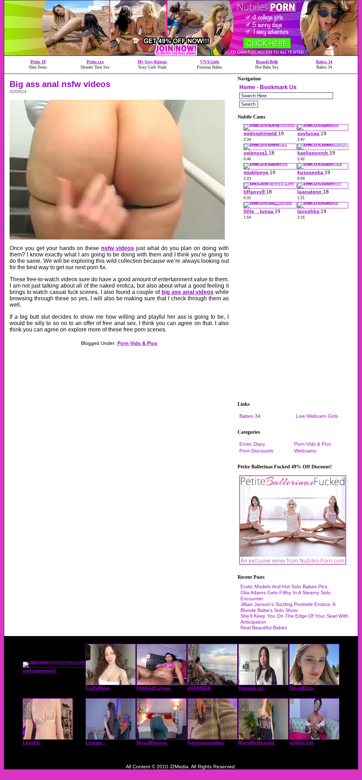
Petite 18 (38, 61)
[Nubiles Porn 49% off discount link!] (181, 54)
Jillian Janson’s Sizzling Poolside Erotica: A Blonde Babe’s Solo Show (287, 607)
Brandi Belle (267, 61)
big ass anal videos (188, 292)
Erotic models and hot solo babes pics (283, 586)
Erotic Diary (252, 444)
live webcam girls (317, 416)
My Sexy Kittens (152, 61)
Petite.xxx (95, 61)
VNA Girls (209, 61)
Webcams (305, 450)
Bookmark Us (278, 87)
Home (247, 87)
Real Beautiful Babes (263, 627)
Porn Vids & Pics (137, 343)
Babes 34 (324, 61)
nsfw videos (117, 248)
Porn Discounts (256, 450)
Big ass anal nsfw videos (60, 84)
